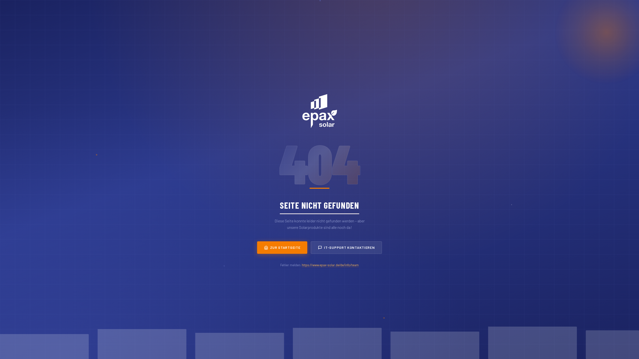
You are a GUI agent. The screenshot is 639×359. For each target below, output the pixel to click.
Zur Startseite (285, 247)
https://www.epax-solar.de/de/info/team (330, 265)
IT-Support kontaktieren (349, 247)
